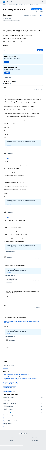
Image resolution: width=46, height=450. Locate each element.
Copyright (11, 440)
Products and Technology (13, 4)
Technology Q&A (26, 4)
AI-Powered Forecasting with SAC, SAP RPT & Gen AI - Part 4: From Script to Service (20, 378)
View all (4, 426)
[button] (38, 15)
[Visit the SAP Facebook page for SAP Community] (19, 433)
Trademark (11, 443)
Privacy (11, 437)
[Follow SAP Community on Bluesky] (21, 433)
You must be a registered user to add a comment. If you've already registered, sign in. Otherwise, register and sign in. (21, 142)
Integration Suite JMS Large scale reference (12, 389)
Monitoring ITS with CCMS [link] (34, 4)
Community (9, 1)
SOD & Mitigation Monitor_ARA (9, 386)
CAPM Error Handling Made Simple (10, 382)
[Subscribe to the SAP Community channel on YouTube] (24, 433)
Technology (21, 4)
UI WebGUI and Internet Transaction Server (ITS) (11, 20)
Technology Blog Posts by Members (11, 376)
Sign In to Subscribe (36, 9)
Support (34, 443)
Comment (40, 50)
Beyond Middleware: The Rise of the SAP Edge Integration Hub (16, 374)
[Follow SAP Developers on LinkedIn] (26, 433)
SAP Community (5, 4)
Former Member (10, 15)
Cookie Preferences (11, 447)
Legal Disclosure (34, 440)
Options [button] (42, 9)
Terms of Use (34, 437)
